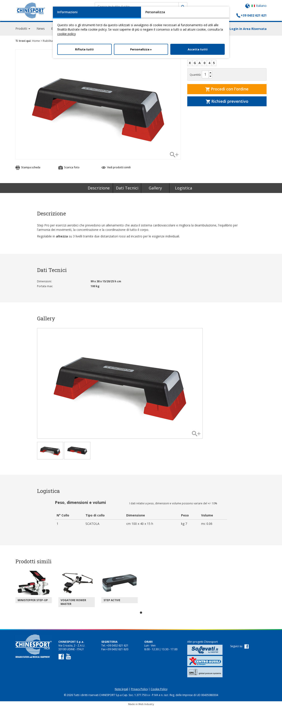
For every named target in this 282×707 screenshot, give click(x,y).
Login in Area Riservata (248, 29)
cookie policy (66, 34)
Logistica (183, 188)
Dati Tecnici (127, 188)
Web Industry (146, 704)
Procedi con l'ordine (229, 89)
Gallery (155, 188)
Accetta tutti (198, 49)
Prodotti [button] (21, 28)
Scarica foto (71, 167)
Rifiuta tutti (84, 49)
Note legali (121, 689)
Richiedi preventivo (229, 101)
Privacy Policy (139, 689)
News (41, 28)
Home (36, 41)
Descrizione (99, 188)
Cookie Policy (159, 689)
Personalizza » (141, 49)
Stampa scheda (30, 167)
